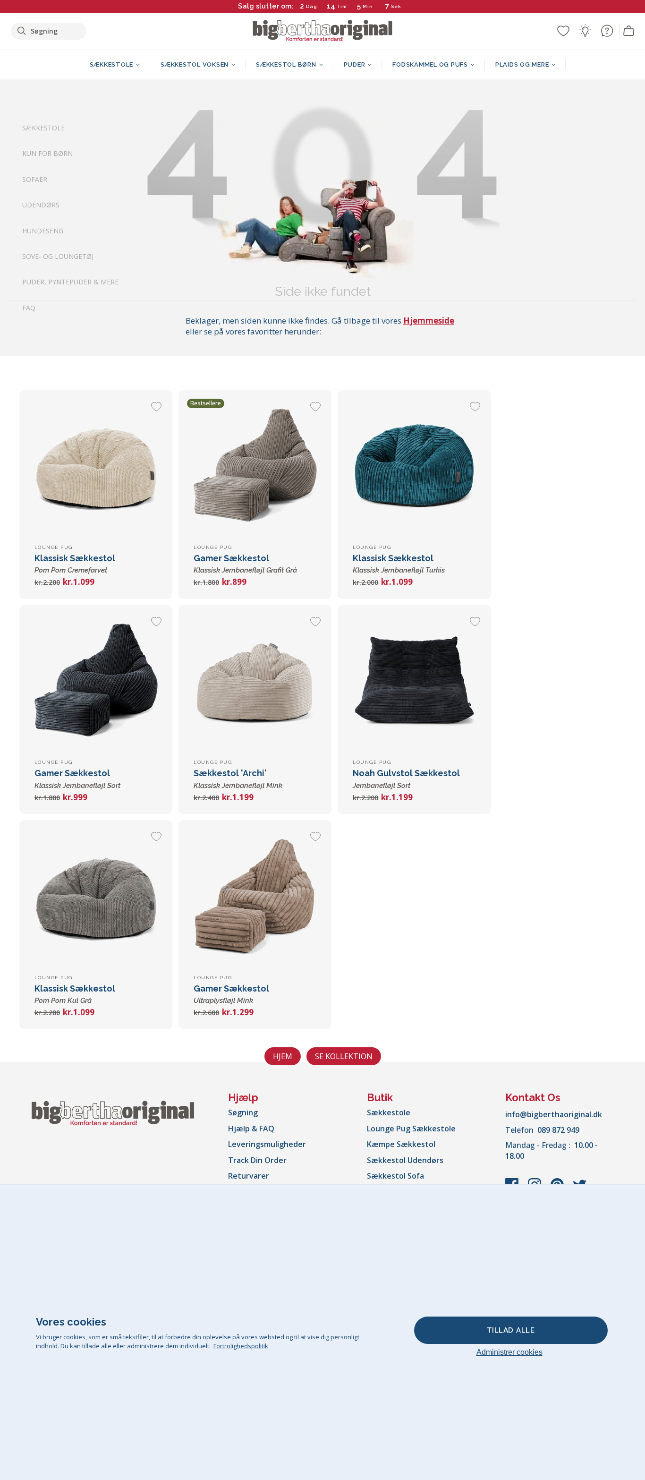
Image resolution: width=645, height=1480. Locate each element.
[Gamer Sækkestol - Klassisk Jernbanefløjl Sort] (96, 682)
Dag (311, 6)
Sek (396, 6)
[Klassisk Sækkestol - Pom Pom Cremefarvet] (96, 467)
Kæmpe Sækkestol (401, 1144)
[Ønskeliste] (563, 31)
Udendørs (40, 205)
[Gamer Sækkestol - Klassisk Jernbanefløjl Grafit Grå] (255, 467)
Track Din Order (257, 1160)
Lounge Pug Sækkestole (411, 1128)
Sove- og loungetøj (57, 256)
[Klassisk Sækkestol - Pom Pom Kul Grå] (96, 896)
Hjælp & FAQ (251, 1128)
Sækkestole (43, 127)
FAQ (28, 307)
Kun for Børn (47, 153)
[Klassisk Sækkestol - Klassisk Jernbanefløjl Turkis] (414, 467)
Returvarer (248, 1176)
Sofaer (34, 179)
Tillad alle (511, 1330)
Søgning (243, 1112)
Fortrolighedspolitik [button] (240, 1346)
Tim (342, 6)
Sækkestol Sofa (395, 1176)
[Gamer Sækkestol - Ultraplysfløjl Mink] (255, 896)
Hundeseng (42, 230)
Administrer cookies (509, 1352)
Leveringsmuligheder (267, 1144)
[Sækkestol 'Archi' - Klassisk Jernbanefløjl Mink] (255, 682)
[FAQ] (607, 31)
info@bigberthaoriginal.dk (553, 1114)
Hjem (282, 1056)
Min (368, 6)
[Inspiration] (585, 31)
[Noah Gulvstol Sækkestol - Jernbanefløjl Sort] (414, 682)
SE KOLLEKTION (344, 1056)
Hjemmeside (428, 320)
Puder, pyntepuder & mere (70, 282)
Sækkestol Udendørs (405, 1160)
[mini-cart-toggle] (629, 31)
